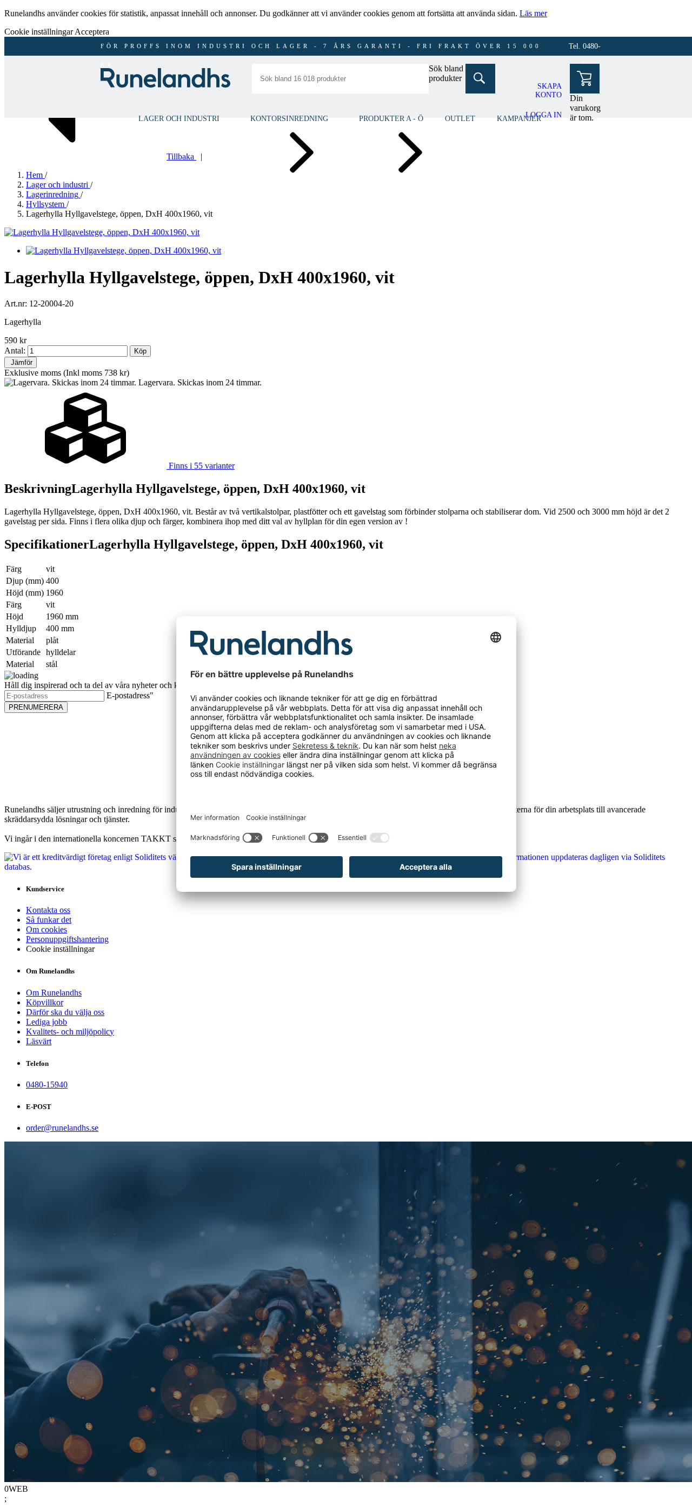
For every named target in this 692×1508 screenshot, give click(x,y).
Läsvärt (38, 1041)
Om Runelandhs (54, 992)
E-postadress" (130, 695)
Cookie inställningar (60, 948)
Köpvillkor (44, 1002)
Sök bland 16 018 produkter (459, 73)
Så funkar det (48, 919)
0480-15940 (47, 1084)
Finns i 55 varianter (201, 465)
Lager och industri (178, 119)
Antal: (14, 350)
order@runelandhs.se (62, 1127)
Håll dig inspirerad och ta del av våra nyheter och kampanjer (107, 685)
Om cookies (46, 929)
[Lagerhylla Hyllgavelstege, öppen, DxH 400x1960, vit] (101, 232)
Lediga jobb (46, 1021)
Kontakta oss (48, 910)
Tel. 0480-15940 (584, 49)
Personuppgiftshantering (67, 939)
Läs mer (533, 13)
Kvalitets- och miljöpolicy (70, 1031)
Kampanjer (519, 119)
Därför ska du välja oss (65, 1012)
